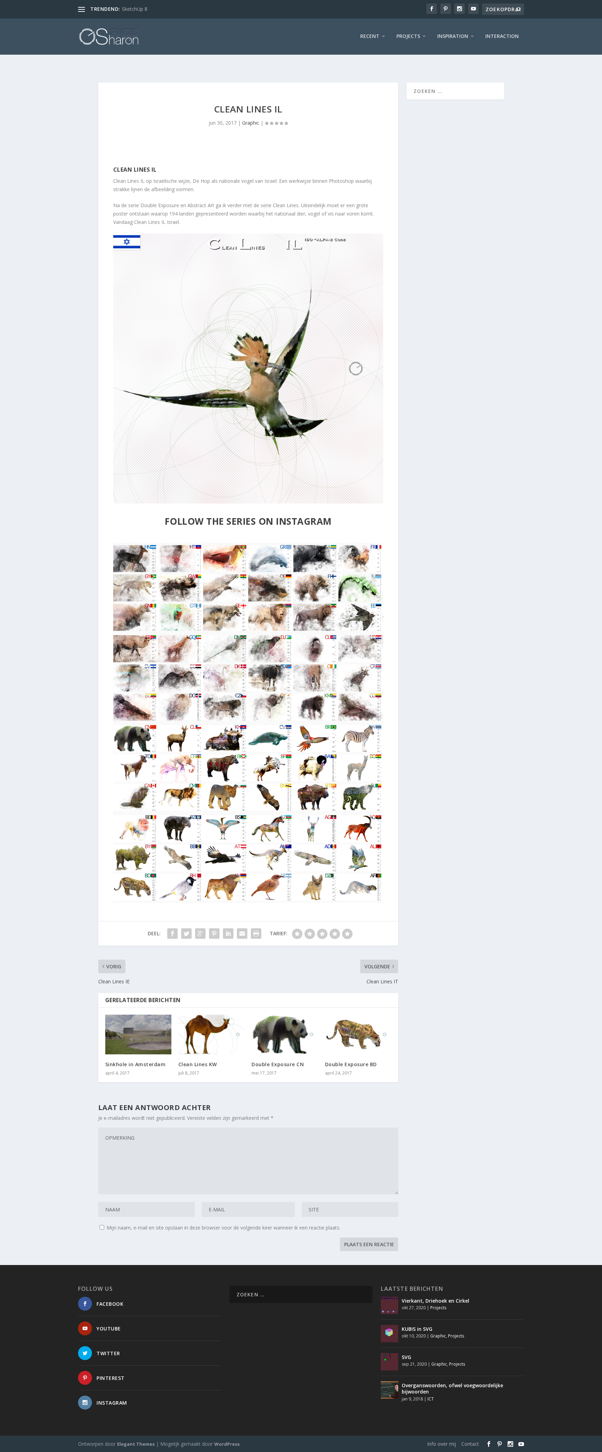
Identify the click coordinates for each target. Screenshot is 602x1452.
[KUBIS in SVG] (389, 1333)
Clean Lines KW (197, 1064)
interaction (502, 36)
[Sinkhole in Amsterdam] (138, 1034)
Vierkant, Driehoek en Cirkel (435, 1300)
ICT (430, 1399)
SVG (406, 1357)
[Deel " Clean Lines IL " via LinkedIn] (228, 933)
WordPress (227, 1444)
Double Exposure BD (351, 1064)
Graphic (250, 122)
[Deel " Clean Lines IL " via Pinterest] (214, 933)
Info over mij (441, 1444)
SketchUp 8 (134, 9)
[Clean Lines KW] (211, 1034)
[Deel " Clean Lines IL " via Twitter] (186, 933)
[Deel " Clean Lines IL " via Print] (256, 933)
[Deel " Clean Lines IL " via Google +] (200, 933)
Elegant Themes (136, 1444)
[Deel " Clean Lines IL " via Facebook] (172, 933)
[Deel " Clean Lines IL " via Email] (242, 933)
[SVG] (389, 1362)
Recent (369, 36)
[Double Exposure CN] (285, 1034)
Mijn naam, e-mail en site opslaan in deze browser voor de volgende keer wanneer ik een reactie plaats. (223, 1227)
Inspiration (452, 36)
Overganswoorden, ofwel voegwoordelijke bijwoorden (452, 1388)
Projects (408, 36)
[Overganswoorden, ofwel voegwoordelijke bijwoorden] (389, 1390)
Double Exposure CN (278, 1064)
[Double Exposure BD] (358, 1034)
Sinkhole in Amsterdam (135, 1064)
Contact (470, 1444)
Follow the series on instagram (248, 521)
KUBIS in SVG (417, 1329)
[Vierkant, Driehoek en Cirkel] (389, 1305)
